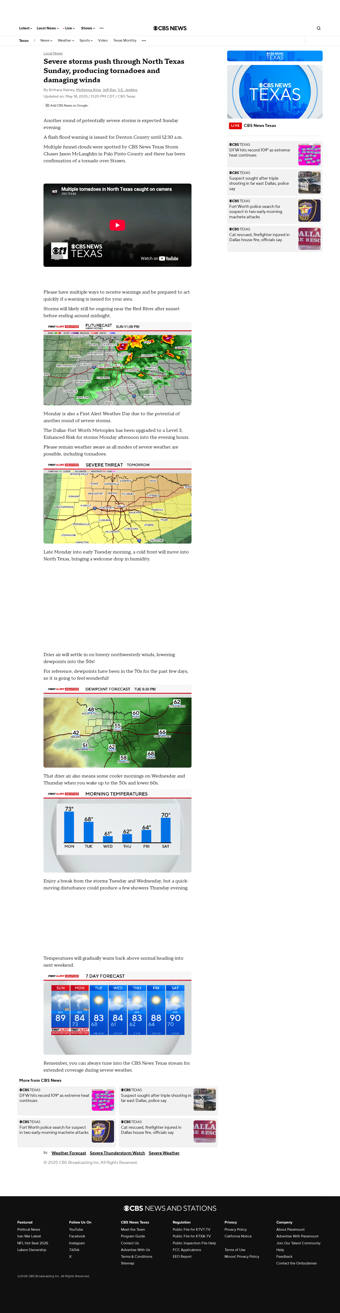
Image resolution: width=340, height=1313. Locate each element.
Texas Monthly (124, 40)
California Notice (238, 1236)
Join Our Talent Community (298, 1243)
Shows (87, 28)
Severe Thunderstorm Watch (117, 1153)
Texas (24, 40)
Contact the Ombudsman (296, 1263)
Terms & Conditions (136, 1256)
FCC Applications (187, 1250)
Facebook (77, 1236)
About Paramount (290, 1229)
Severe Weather (164, 1153)
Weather (65, 40)
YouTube (76, 1229)
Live (69, 28)
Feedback (284, 1256)
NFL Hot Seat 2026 (32, 1243)
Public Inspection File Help (194, 1243)
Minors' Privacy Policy (242, 1256)
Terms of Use (235, 1250)
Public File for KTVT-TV (191, 1229)
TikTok (74, 1250)
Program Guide (133, 1236)
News (45, 40)
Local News (47, 28)
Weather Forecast (69, 1153)
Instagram (77, 1243)
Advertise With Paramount (297, 1236)
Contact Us (130, 1243)
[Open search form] (319, 28)
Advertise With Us (135, 1250)
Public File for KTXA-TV (192, 1236)
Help (280, 1250)
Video (103, 40)
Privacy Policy (236, 1229)
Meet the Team (133, 1229)
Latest (24, 28)
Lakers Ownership (31, 1250)
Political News (28, 1229)
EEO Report (182, 1256)
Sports (85, 40)
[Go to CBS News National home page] (170, 28)
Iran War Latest (29, 1236)
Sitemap (127, 1263)
